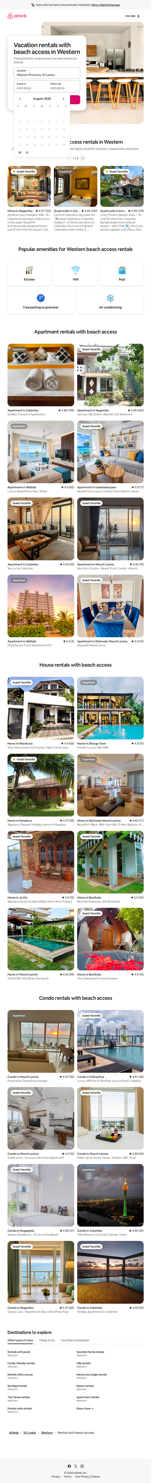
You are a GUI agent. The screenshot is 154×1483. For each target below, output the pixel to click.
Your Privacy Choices (87, 1476)
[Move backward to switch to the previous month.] (20, 99)
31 (27, 152)
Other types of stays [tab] (20, 1340)
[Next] (83, 158)
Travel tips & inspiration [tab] (75, 1340)
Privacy (55, 1476)
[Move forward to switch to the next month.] (63, 99)
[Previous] (69, 158)
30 (19, 152)
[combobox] (47, 75)
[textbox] (30, 88)
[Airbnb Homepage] (17, 16)
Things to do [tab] (47, 1340)
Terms (67, 1476)
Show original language (105, 5)
